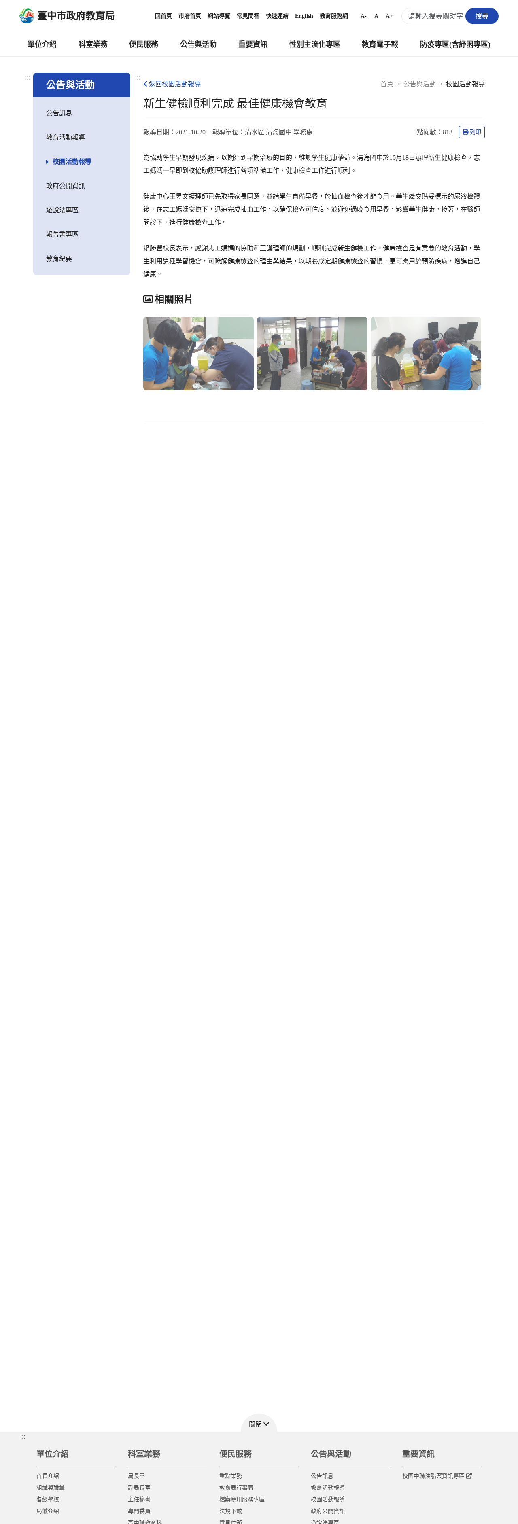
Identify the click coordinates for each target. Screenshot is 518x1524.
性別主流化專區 (314, 44)
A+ (389, 16)
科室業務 (93, 44)
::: (27, 77)
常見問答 (248, 16)
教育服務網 (334, 16)
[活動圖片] (198, 353)
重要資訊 (252, 44)
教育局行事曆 (236, 1488)
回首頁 (163, 16)
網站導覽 (219, 16)
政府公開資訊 (65, 185)
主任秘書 (139, 1499)
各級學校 (47, 1499)
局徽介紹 (47, 1511)
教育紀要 (59, 258)
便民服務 (143, 44)
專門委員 (139, 1511)
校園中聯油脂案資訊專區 (433, 1476)
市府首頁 (189, 16)
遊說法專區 (62, 210)
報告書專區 (62, 234)
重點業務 (230, 1476)
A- (364, 16)
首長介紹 (47, 1476)
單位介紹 (42, 44)
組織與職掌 (50, 1488)
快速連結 (277, 16)
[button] (259, 1423)
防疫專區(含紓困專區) (455, 44)
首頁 (386, 84)
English (304, 16)
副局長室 (139, 1488)
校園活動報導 (72, 161)
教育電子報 (380, 44)
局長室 (136, 1476)
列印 (475, 132)
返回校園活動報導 (175, 84)
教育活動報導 (65, 137)
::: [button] (22, 1436)
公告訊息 (59, 113)
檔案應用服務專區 (242, 1499)
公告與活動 (198, 44)
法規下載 (230, 1511)
